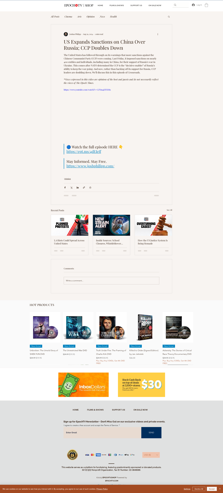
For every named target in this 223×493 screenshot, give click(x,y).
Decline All (199, 489)
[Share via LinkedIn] (77, 187)
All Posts (55, 16)
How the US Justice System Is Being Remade (153, 242)
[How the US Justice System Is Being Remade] (153, 225)
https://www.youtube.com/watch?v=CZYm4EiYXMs (87, 89)
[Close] (219, 489)
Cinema (68, 16)
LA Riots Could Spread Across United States (69, 242)
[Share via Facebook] (65, 187)
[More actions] (157, 34)
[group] (111, 338)
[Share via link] (84, 187)
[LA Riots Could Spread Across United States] (69, 225)
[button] (206, 5)
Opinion (91, 16)
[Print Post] (90, 187)
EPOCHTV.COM (111, 481)
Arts (79, 16)
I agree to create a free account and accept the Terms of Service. (91, 425)
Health (113, 16)
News (102, 16)
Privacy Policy (102, 489)
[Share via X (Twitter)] (71, 187)
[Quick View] (45, 327)
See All (169, 210)
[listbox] (151, 455)
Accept (212, 489)
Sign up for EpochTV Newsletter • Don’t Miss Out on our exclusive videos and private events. (114, 421)
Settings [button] (187, 489)
